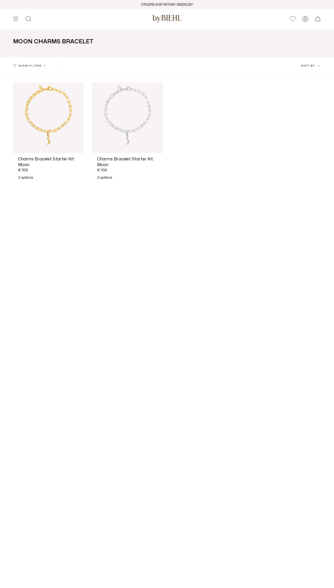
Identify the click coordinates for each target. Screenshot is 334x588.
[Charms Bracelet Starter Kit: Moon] (48, 117)
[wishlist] (293, 18)
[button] (28, 18)
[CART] (318, 18)
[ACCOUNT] (305, 18)
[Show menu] (16, 18)
